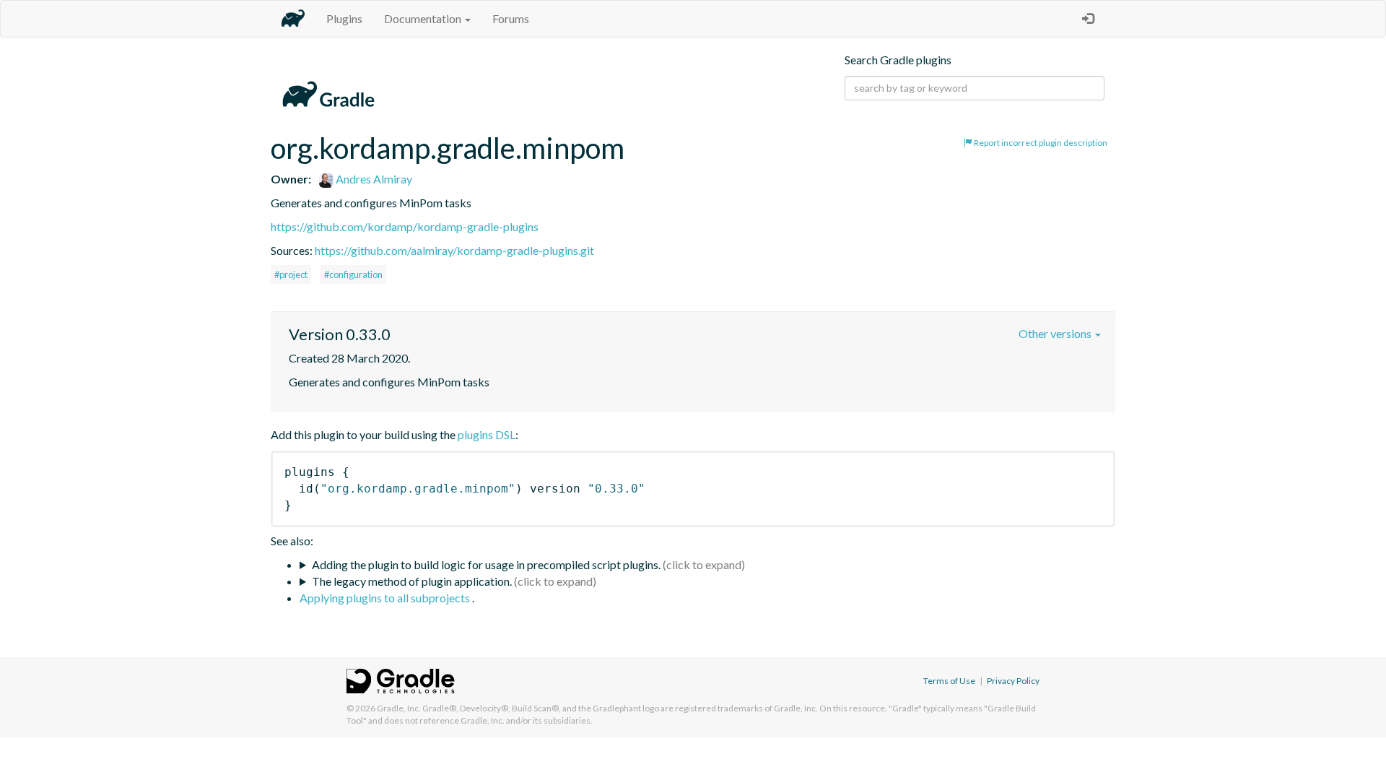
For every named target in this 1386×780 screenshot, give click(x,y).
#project (291, 274)
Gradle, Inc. (399, 708)
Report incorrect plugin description (1039, 142)
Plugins (344, 18)
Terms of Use (949, 680)
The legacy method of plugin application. (412, 581)
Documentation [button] (423, 18)
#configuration (353, 274)
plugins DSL (486, 434)
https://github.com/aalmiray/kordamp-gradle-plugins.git (454, 250)
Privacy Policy (1013, 680)
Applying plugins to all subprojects (386, 597)
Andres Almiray (373, 179)
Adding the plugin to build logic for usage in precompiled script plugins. (486, 564)
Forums (510, 18)
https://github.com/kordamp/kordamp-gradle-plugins (405, 226)
